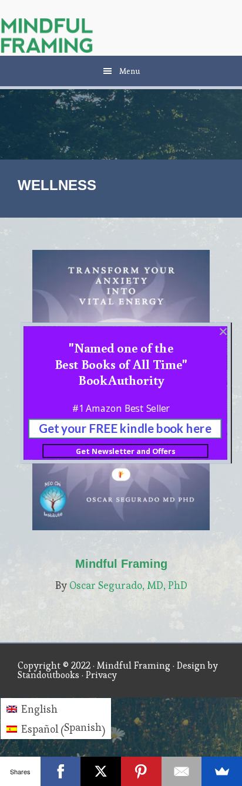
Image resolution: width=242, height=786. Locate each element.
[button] (121, 364)
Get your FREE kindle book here (125, 428)
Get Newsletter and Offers (125, 451)
